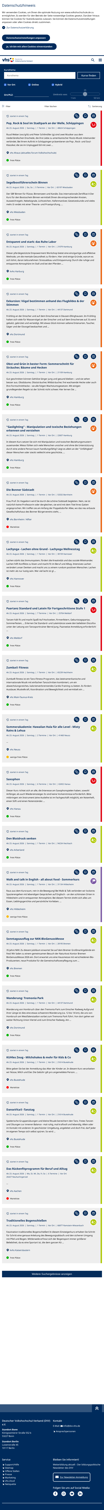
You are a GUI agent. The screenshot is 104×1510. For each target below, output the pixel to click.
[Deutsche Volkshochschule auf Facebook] (56, 1493)
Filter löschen (51, 106)
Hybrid (58, 84)
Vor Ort (11, 84)
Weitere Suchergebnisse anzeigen (52, 1274)
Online (35, 84)
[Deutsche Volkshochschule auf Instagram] (64, 1493)
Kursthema (9, 69)
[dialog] (52, 28)
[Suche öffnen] (93, 60)
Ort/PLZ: (8, 94)
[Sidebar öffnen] (100, 60)
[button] (95, 106)
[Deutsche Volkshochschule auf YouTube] (72, 1493)
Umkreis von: (60, 94)
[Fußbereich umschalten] (97, 1408)
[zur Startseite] (17, 60)
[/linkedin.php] (81, 1493)
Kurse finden (88, 75)
